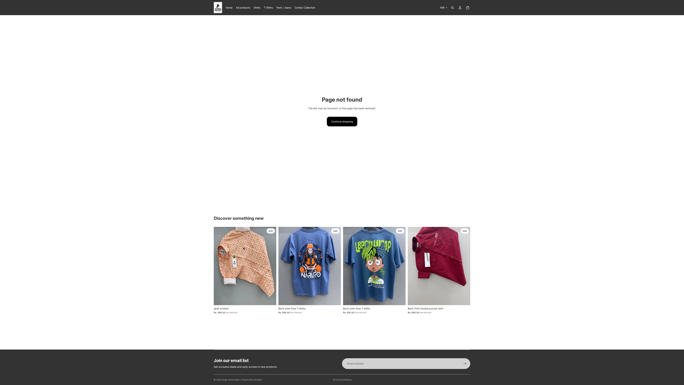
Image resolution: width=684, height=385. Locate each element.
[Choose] (335, 299)
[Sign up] (465, 363)
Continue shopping (342, 121)
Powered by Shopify (252, 379)
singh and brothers (231, 379)
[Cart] (468, 8)
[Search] (452, 8)
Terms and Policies (342, 379)
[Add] (271, 299)
